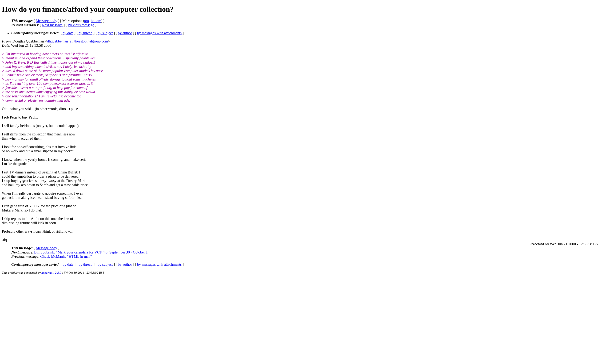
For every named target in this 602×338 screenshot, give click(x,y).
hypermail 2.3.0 (51, 272)
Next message (52, 25)
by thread (85, 33)
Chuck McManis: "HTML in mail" (66, 256)
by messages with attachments (159, 33)
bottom (96, 21)
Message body (46, 21)
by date (68, 33)
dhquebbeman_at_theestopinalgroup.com (77, 41)
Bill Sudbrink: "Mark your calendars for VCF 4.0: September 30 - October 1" (91, 252)
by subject (105, 33)
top (86, 21)
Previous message (81, 25)
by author (125, 33)
